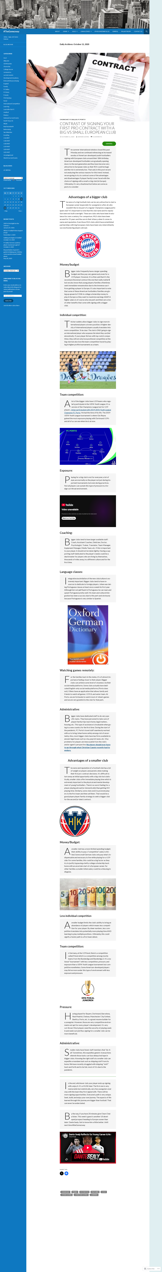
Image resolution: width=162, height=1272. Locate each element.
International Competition (12, 104)
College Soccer (8, 69)
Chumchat (64, 119)
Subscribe (8, 301)
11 (21, 199)
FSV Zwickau (8, 98)
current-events (8, 75)
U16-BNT (7, 138)
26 (5, 208)
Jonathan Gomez (81, 1195)
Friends (6, 95)
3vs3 (5, 58)
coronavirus (7, 72)
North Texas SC (8, 121)
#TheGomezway (11, 31)
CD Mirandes (8, 64)
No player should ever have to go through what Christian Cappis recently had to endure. (87, 747)
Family (75, 1192)
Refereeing (7, 129)
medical (6, 112)
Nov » (20, 211)
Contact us (138, 31)
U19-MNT (7, 146)
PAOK (5, 124)
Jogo (74, 31)
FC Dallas (73, 119)
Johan (65, 31)
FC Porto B (85, 1192)
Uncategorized (8, 155)
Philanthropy (126, 31)
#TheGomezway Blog (102, 31)
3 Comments (97, 137)
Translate (19, 180)
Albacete (6, 61)
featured (95, 1192)
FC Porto (82, 119)
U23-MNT (7, 152)
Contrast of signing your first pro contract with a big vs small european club (88, 128)
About (57, 31)
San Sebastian (8, 132)
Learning (94, 1195)
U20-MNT (7, 149)
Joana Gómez (85, 31)
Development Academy (11, 78)
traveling (6, 135)
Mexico (6, 115)
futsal (5, 101)
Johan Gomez (67, 1195)
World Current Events (11, 158)
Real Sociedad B (9, 126)
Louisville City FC (9, 109)
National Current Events (11, 118)
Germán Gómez (83, 137)
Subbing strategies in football (12, 238)
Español (115, 31)
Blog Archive (8, 44)
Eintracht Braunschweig (11, 81)
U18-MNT (7, 141)
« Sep (5, 211)
